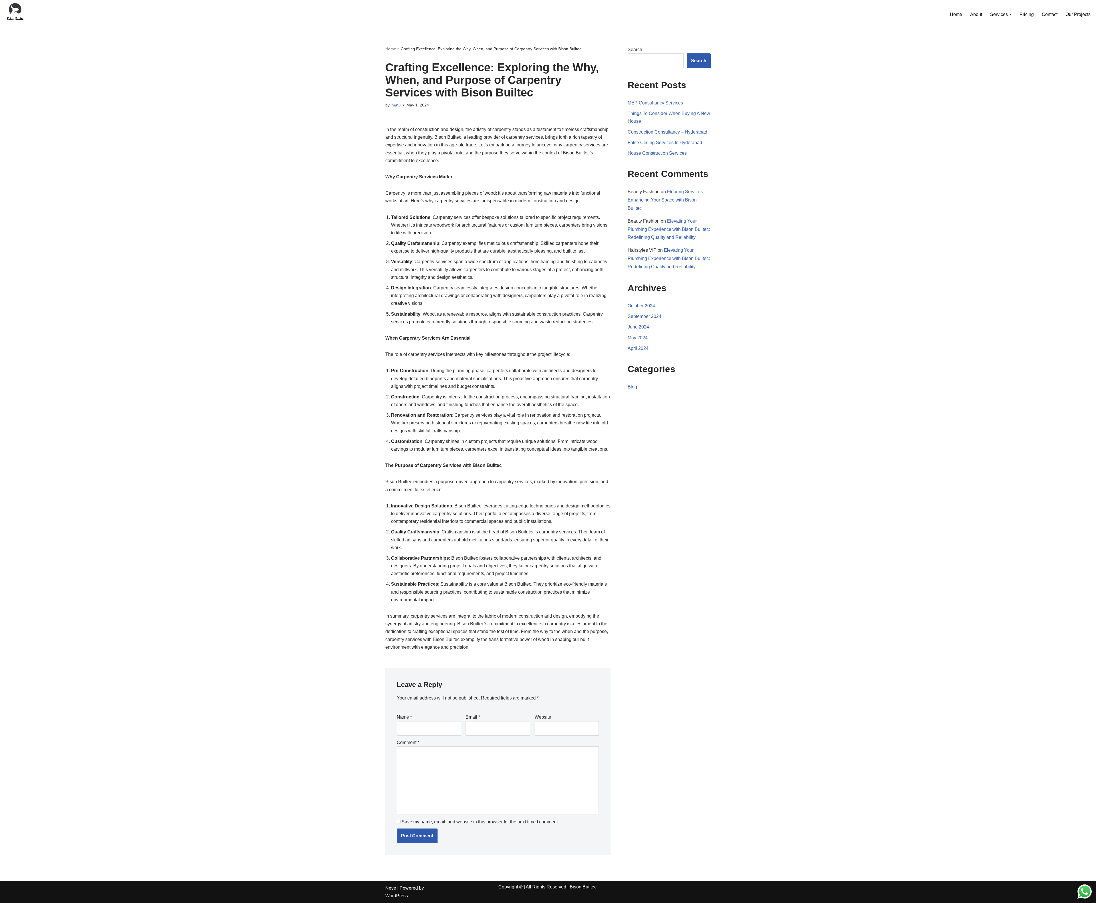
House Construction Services (657, 44)
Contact (1049, 14)
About (976, 14)
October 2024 (641, 196)
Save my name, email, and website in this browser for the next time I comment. (480, 712)
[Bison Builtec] (15, 12)
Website (543, 608)
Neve (390, 779)
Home (956, 14)
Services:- (470, 854)
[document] (548, 848)
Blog (632, 278)
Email (473, 608)
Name (404, 608)
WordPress (396, 786)
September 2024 (644, 207)
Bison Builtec (583, 777)
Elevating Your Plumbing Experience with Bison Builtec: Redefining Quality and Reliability (669, 120)
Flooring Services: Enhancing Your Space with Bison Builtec (666, 91)
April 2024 (638, 239)
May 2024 (638, 228)
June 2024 (638, 218)
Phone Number (475, 829)
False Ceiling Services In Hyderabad (665, 33)
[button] (1010, 14)
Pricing (1027, 14)
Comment (408, 633)
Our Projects (1078, 14)
